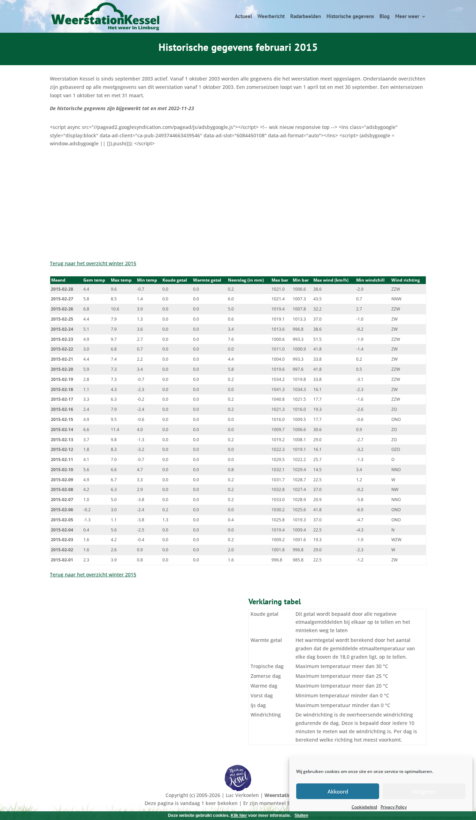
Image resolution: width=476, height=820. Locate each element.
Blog (384, 17)
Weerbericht (271, 17)
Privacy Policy (394, 807)
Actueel (243, 17)
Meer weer (407, 17)
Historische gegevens (350, 17)
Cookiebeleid (364, 807)
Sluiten (301, 815)
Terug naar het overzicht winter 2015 (93, 263)
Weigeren (424, 791)
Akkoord (338, 791)
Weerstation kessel (287, 795)
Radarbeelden (305, 17)
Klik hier (239, 815)
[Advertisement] (238, 200)
